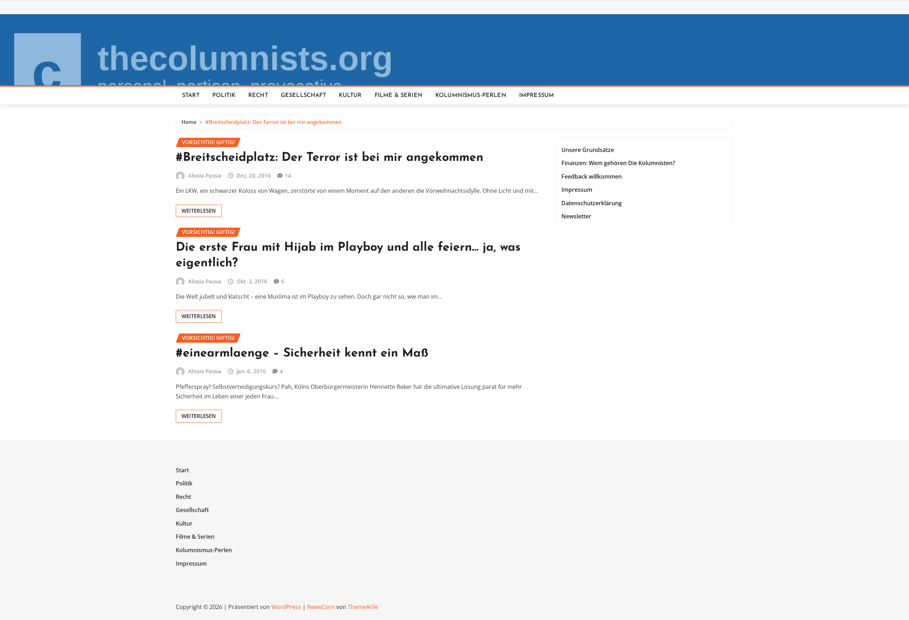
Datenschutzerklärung (591, 203)
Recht (258, 95)
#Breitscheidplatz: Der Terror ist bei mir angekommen (273, 121)
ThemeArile (363, 607)
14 (288, 175)
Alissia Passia (205, 175)
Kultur (350, 95)
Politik (223, 95)
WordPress (286, 607)
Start (191, 95)
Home (189, 121)
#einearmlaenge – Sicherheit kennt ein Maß (302, 353)
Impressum (536, 95)
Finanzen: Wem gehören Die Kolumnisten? (618, 163)
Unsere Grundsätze (587, 150)
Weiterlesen (198, 210)
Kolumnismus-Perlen (470, 95)
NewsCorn (321, 607)
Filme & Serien (399, 95)
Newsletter (576, 217)
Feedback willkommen (591, 176)
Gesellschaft (303, 95)
